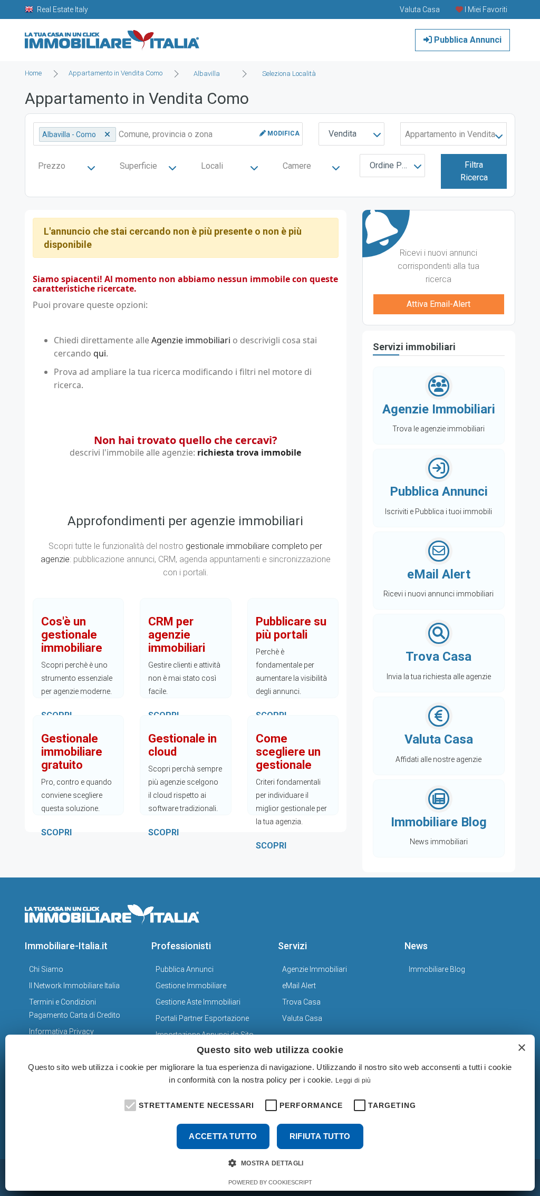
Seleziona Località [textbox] (289, 74)
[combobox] (209, 73)
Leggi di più (353, 1080)
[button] (129, 1104)
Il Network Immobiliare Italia (74, 985)
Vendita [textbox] (342, 134)
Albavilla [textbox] (207, 74)
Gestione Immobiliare (191, 985)
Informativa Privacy (61, 1031)
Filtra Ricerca (474, 171)
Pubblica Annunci (467, 40)
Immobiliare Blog (437, 969)
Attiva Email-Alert (438, 304)
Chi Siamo (46, 969)
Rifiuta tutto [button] (320, 1136)
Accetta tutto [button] (223, 1136)
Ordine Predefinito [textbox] (395, 165)
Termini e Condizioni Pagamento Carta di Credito (74, 1008)
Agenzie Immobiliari (314, 969)
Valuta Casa (302, 1018)
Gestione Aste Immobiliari (198, 1002)
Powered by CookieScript (270, 1182)
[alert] (270, 1113)
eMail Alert (299, 985)
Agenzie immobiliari (190, 340)
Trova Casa (301, 1002)
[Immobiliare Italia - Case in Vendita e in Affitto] (112, 36)
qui (99, 353)
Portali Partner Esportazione (202, 1018)
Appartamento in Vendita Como (115, 73)
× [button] (521, 1048)
